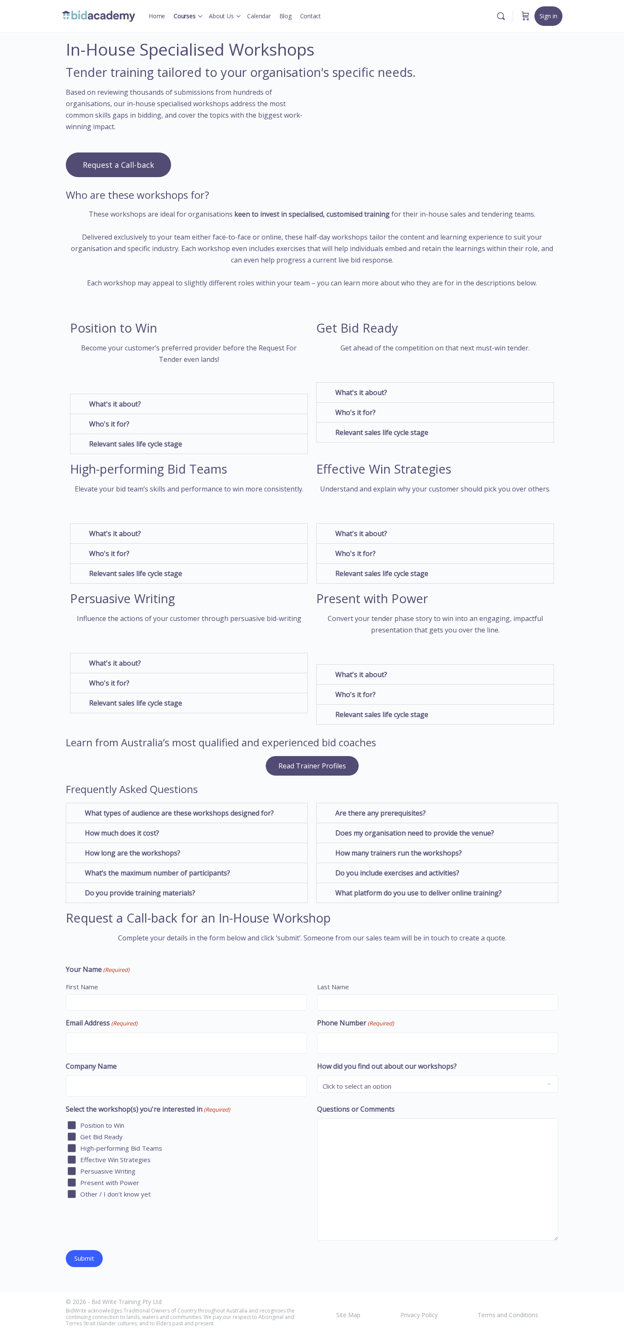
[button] (188, 404)
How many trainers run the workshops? (398, 853)
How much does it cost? (122, 833)
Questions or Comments (356, 1109)
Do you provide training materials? (140, 893)
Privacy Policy (419, 1315)
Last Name (333, 986)
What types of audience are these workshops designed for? (179, 813)
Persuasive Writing (107, 1171)
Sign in (548, 16)
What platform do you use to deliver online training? (418, 893)
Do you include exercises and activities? (397, 873)
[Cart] (525, 16)
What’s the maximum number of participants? (157, 873)
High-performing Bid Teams (121, 1148)
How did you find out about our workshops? (387, 1066)
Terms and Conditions (508, 1315)
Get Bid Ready (101, 1136)
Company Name (91, 1066)
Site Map (348, 1315)
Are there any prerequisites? (380, 813)
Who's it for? (109, 424)
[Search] (500, 16)
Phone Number (355, 1022)
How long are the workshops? (132, 853)
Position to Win (102, 1125)
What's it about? (115, 404)
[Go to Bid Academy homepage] (99, 15)
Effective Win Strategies (115, 1159)
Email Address (102, 1022)
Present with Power (109, 1182)
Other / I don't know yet (115, 1194)
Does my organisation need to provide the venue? (414, 833)
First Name (82, 986)
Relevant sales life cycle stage (135, 444)
